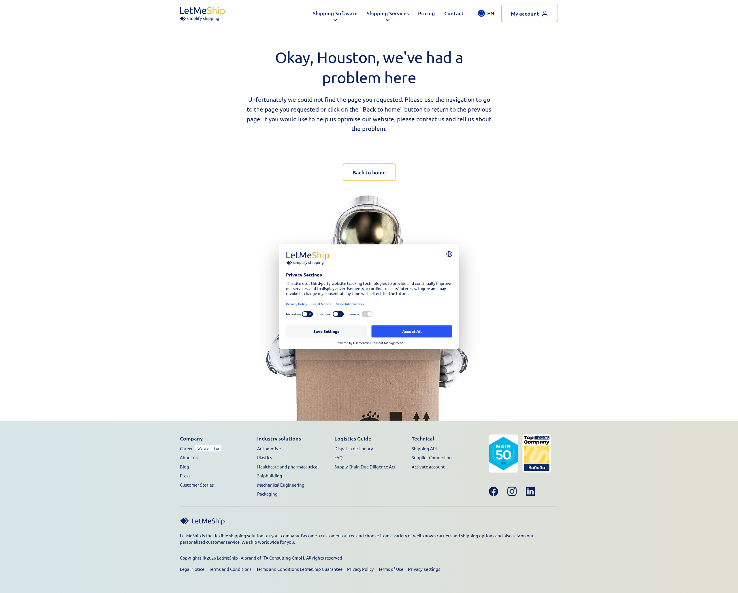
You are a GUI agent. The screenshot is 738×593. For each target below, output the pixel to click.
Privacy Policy (360, 569)
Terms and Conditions (230, 569)
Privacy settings (424, 569)
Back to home (369, 172)
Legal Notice (192, 569)
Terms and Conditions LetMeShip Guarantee (299, 569)
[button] (335, 13)
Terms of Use (390, 569)
